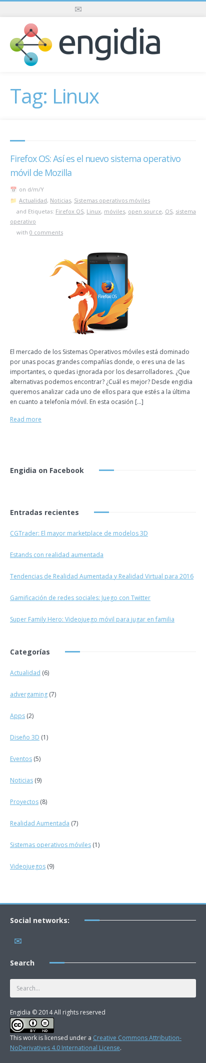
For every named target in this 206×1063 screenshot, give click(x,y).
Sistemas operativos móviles (112, 200)
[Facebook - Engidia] (109, 9)
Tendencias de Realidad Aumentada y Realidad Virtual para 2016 (102, 576)
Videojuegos (28, 866)
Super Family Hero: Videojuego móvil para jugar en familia (92, 619)
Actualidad (33, 200)
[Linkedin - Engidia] (125, 9)
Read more (26, 419)
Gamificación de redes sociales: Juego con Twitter (80, 598)
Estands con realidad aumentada (57, 554)
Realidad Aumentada (40, 823)
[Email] (18, 939)
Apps (17, 716)
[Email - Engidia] (78, 9)
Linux (93, 211)
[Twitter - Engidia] (94, 9)
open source (145, 211)
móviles (114, 211)
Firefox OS (70, 211)
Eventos (21, 758)
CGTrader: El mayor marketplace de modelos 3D (79, 533)
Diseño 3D (25, 737)
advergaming (29, 694)
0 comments (46, 232)
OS (168, 211)
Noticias (60, 200)
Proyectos (24, 802)
